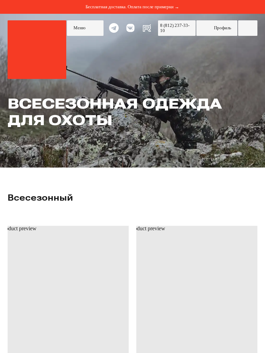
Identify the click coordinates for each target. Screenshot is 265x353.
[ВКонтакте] (130, 28)
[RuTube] (147, 28)
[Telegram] (114, 28)
